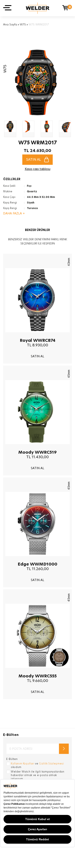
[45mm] (37, 447)
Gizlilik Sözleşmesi (51, 763)
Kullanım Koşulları (22, 763)
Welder (37, 8)
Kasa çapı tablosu (37, 169)
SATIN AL (33, 159)
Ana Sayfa (10, 24)
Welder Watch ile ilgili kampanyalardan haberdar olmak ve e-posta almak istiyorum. (37, 775)
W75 (23, 24)
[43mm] (37, 335)
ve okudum (37, 765)
